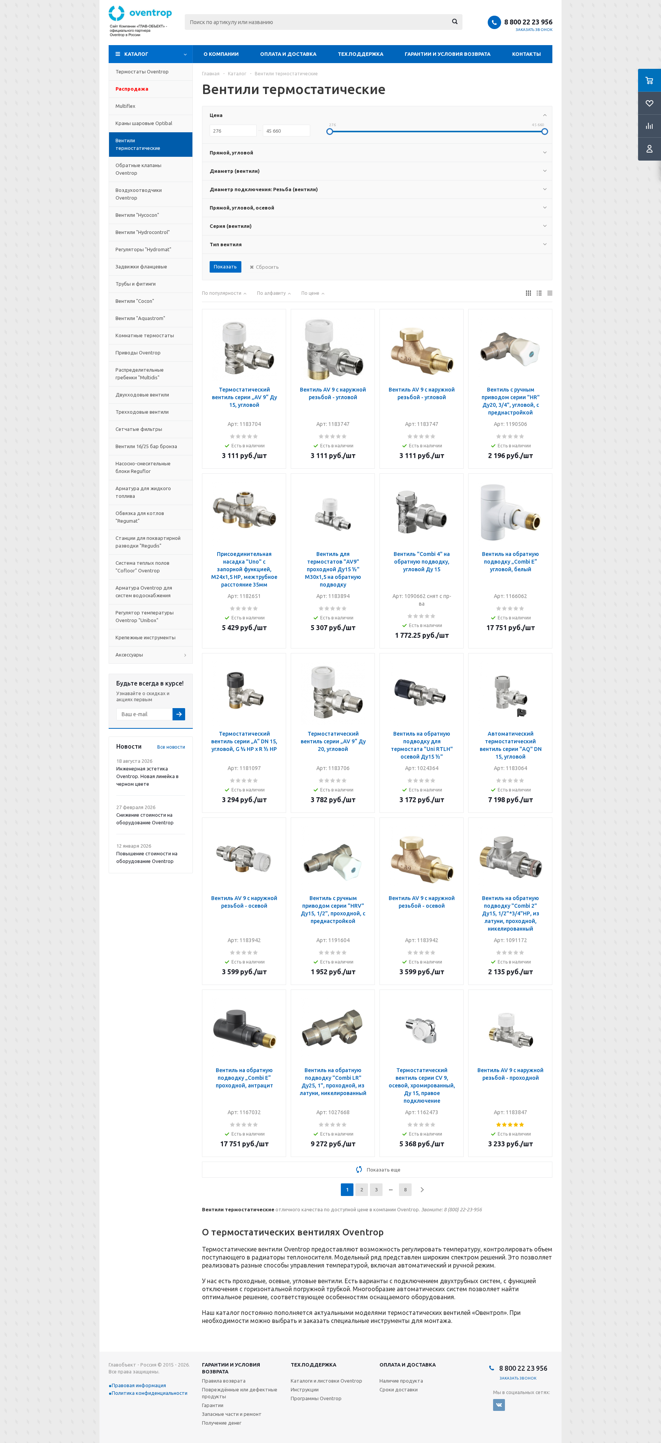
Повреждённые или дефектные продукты (239, 1393)
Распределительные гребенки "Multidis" (140, 373)
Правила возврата (224, 1380)
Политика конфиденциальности (149, 1393)
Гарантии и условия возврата (447, 54)
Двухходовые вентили (142, 394)
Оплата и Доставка (288, 54)
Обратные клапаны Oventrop (138, 169)
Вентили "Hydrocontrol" (143, 232)
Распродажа (132, 88)
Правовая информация (139, 1385)
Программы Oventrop (316, 1398)
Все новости (171, 746)
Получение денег (221, 1422)
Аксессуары (129, 654)
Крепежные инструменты (146, 637)
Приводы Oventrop (138, 352)
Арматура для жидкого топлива (143, 492)
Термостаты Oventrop (142, 71)
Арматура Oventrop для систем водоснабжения (144, 591)
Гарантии (212, 1405)
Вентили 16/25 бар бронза (146, 446)
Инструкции (305, 1389)
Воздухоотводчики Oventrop (139, 193)
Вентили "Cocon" (135, 301)
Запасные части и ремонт (232, 1414)
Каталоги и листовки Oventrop (326, 1380)
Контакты (526, 54)
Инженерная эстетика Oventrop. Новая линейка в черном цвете (147, 776)
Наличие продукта (401, 1380)
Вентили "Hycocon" (137, 215)
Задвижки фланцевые (141, 266)
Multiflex (125, 106)
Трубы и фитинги (136, 283)
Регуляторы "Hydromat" (143, 249)
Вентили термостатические (138, 144)
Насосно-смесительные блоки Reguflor (143, 467)
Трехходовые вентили (142, 411)
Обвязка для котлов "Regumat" (140, 516)
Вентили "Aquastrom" (140, 318)
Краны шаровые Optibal (144, 123)
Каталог (136, 54)
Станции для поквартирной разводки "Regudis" (148, 541)
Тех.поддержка (360, 54)
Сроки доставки (398, 1389)
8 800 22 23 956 (528, 21)
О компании (221, 54)
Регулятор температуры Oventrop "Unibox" (145, 616)
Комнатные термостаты (145, 335)
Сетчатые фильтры (139, 429)
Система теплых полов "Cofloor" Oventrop (142, 566)
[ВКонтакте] (499, 1405)
